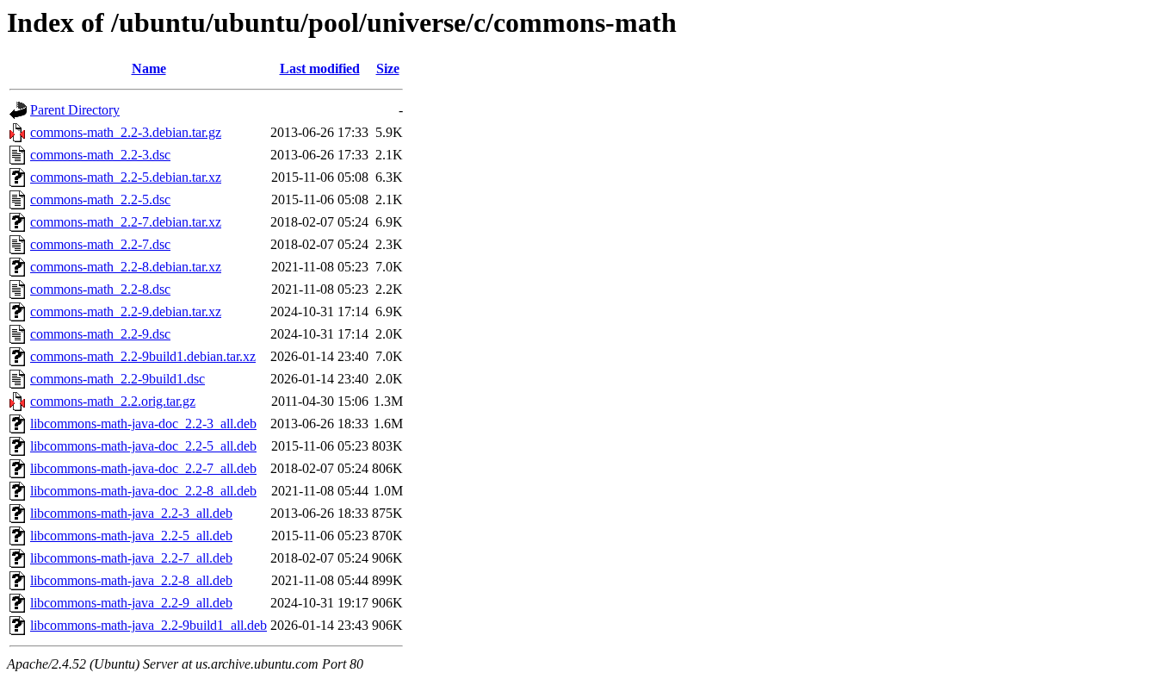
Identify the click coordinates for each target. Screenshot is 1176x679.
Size (387, 68)
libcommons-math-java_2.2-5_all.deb (131, 535)
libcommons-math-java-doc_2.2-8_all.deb (143, 490)
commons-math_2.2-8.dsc (100, 289)
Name (149, 68)
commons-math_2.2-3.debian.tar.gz (125, 132)
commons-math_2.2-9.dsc (100, 334)
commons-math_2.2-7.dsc (100, 244)
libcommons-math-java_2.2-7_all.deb (131, 558)
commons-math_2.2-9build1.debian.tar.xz (143, 356)
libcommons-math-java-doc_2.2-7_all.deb (143, 468)
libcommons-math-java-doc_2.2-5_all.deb (143, 446)
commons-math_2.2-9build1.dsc (117, 378)
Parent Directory (75, 110)
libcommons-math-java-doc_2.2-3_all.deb (143, 423)
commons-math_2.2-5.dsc (100, 199)
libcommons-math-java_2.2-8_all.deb (131, 580)
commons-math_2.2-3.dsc (100, 154)
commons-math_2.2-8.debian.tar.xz (125, 266)
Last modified (320, 68)
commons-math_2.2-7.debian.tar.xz (125, 222)
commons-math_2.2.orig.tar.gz (112, 401)
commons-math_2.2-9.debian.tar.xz (125, 311)
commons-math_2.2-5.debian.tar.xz (125, 177)
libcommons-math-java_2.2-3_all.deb (131, 513)
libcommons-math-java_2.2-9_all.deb (131, 602)
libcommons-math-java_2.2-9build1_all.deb (148, 625)
